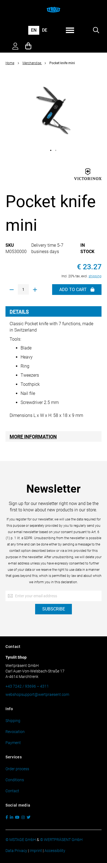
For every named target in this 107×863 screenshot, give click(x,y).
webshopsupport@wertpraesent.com (37, 694)
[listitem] (51, 150)
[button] (33, 30)
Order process (17, 769)
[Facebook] (7, 817)
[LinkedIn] (12, 817)
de (44, 30)
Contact (12, 791)
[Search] (96, 30)
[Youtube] (18, 817)
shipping (95, 276)
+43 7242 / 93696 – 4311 (27, 686)
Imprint (36, 850)
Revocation (15, 731)
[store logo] (53, 9)
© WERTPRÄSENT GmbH (61, 839)
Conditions (14, 780)
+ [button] (35, 289)
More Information (33, 436)
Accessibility (54, 850)
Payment (13, 742)
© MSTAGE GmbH (20, 839)
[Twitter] (29, 817)
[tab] (53, 311)
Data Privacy (16, 850)
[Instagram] (23, 817)
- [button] (11, 289)
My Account (15, 47)
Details (19, 311)
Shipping (12, 720)
